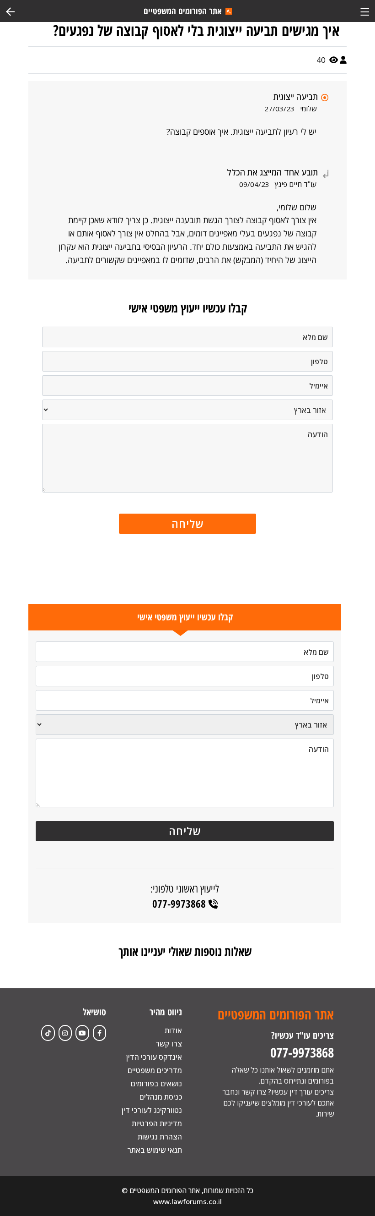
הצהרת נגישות (160, 1137)
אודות (173, 1030)
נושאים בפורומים (156, 1084)
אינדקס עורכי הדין (154, 1057)
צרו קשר (168, 1044)
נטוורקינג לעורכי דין (152, 1110)
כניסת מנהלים (160, 1097)
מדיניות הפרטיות (157, 1123)
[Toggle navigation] (365, 11)
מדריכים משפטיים (155, 1070)
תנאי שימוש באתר (154, 1150)
